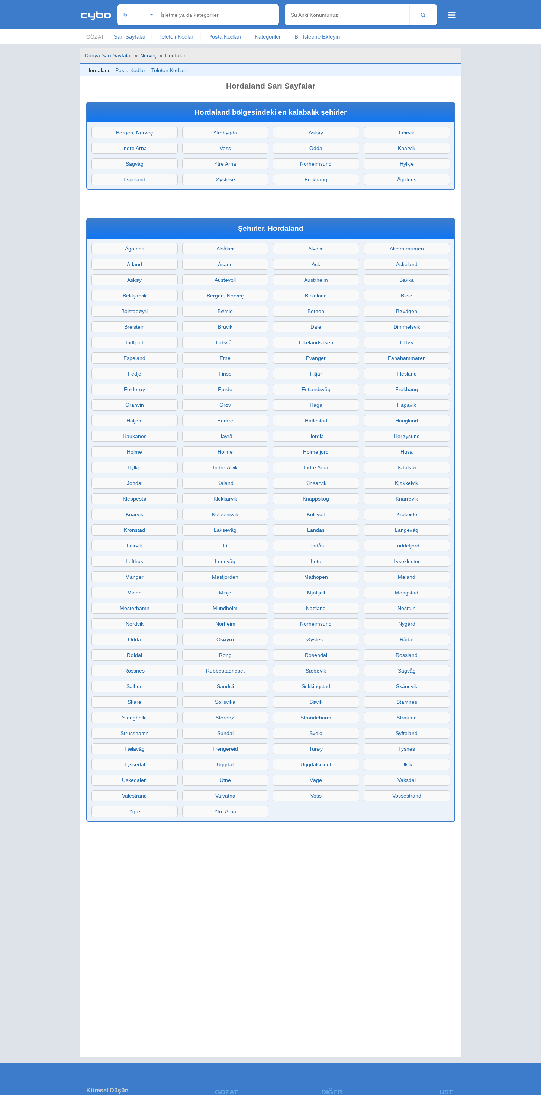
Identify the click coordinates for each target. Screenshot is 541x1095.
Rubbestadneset (225, 671)
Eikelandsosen (316, 342)
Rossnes (134, 671)
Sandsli (225, 686)
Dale (315, 327)
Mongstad (406, 593)
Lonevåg (225, 561)
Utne (225, 780)
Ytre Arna (225, 164)
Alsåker (225, 249)
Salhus (134, 686)
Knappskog (316, 499)
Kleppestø (134, 499)
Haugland (406, 421)
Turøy (316, 749)
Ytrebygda (225, 132)
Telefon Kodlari (176, 36)
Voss (225, 148)
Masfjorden (225, 577)
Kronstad (134, 530)
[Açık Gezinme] (452, 15)
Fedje (134, 374)
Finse (225, 374)
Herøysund (407, 436)
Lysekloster (406, 561)
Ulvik (406, 764)
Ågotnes (406, 179)
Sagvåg (135, 164)
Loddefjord (406, 546)
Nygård (406, 624)
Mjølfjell (316, 593)
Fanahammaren (407, 358)
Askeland (407, 264)
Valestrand (134, 796)
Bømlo (225, 311)
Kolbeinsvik (225, 514)
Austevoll (225, 280)
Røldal (134, 655)
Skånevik (406, 686)
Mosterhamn (134, 608)
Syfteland (407, 733)
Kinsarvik (315, 483)
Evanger (316, 358)
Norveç (148, 55)
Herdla (316, 436)
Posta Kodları (224, 36)
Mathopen (316, 577)
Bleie (406, 296)
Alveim (316, 249)
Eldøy (406, 342)
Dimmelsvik (406, 327)
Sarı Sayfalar (129, 36)
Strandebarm (315, 718)
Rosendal (316, 655)
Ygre (134, 811)
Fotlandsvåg (316, 389)
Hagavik (406, 405)
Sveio (315, 733)
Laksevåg (225, 530)
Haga (316, 405)
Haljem (134, 421)
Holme (134, 452)
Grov (225, 405)
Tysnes (406, 749)
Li (225, 546)
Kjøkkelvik (406, 483)
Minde (134, 593)
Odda (315, 148)
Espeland (134, 179)
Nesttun (406, 608)
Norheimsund (316, 164)
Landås (316, 530)
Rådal (406, 639)
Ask (316, 264)
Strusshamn (134, 733)
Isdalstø (406, 467)
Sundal (225, 733)
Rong (225, 655)
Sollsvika (225, 702)
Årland (134, 264)
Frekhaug (316, 179)
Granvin (134, 405)
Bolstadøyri (134, 311)
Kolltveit (316, 514)
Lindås (316, 546)
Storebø (225, 718)
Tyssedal (134, 764)
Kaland (225, 483)
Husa (406, 452)
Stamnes (406, 702)
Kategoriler (268, 36)
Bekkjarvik (134, 296)
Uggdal (225, 764)
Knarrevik (407, 499)
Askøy (316, 132)
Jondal (134, 483)
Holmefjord (316, 452)
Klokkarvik (225, 499)
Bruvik (225, 327)
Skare (134, 702)
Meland (406, 577)
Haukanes (134, 436)
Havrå (225, 436)
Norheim (225, 624)
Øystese (225, 179)
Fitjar (316, 374)
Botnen (315, 311)
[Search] (423, 14)
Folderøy (134, 389)
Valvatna (225, 796)
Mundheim (225, 608)
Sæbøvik (316, 671)
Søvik (315, 702)
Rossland (407, 655)
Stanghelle (134, 718)
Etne (225, 358)
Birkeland (316, 296)
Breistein (134, 327)
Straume (407, 718)
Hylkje (407, 164)
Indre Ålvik (225, 467)
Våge (316, 780)
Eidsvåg (225, 342)
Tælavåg (134, 749)
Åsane (225, 264)
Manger (134, 577)
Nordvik (135, 624)
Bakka (406, 280)
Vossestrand (406, 796)
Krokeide (406, 514)
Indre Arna (134, 148)
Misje (225, 593)
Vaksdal (406, 780)
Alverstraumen (407, 249)
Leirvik (406, 132)
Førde (225, 389)
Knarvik (406, 148)
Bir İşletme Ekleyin (317, 36)
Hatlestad (316, 421)
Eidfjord (135, 342)
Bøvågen (406, 311)
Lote (316, 561)
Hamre (225, 421)
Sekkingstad (316, 686)
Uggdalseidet (315, 764)
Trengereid (225, 749)
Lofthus (134, 561)
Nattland (316, 608)
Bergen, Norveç (134, 132)
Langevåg (406, 530)
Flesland (407, 374)
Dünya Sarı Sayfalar (108, 55)
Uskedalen (134, 780)
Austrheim (316, 280)
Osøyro (225, 639)
